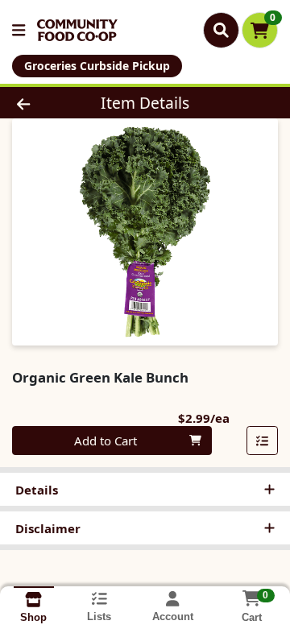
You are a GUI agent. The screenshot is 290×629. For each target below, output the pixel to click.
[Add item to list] (262, 440)
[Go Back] (45, 103)
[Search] (221, 30)
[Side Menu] (18, 30)
